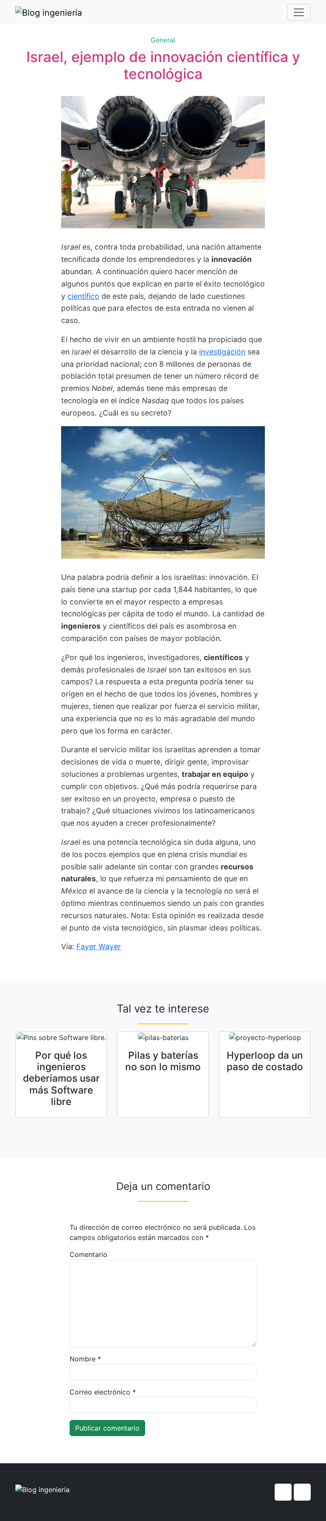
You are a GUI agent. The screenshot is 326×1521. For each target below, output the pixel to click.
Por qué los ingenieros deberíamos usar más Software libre (61, 1078)
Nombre (85, 1359)
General (163, 40)
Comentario (88, 1254)
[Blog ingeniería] (48, 12)
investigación (222, 351)
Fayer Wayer (98, 946)
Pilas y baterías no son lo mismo (163, 1060)
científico (83, 296)
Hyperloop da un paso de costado (265, 1060)
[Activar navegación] (299, 12)
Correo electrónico (103, 1392)
